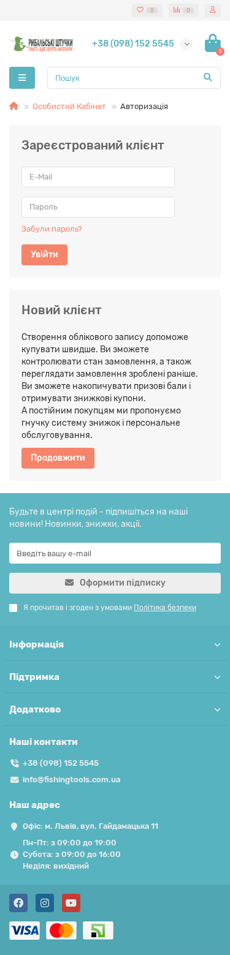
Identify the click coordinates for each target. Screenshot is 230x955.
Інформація (36, 644)
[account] (213, 10)
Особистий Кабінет (69, 106)
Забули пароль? (51, 228)
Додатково (35, 709)
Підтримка (34, 676)
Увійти (44, 254)
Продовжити (58, 458)
